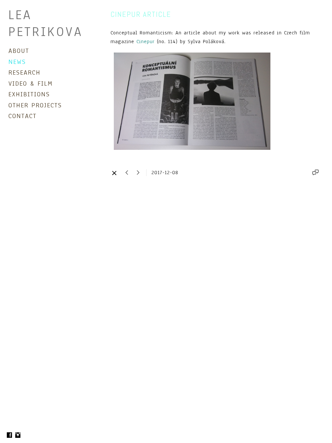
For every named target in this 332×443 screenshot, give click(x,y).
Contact (22, 116)
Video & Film (30, 83)
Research (24, 72)
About (18, 50)
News (17, 61)
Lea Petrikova (45, 23)
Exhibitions (29, 94)
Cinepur (145, 41)
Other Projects (35, 105)
